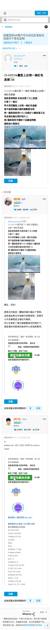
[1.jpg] (25, 137)
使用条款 (29, 625)
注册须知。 (39, 625)
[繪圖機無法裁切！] (19, 48)
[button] (44, 55)
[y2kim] (8, 422)
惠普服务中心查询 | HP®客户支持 (21, 524)
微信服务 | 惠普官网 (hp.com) (20, 517)
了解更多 (28, 43)
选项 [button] (46, 27)
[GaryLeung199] (8, 58)
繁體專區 (9, 27)
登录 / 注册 (41, 13)
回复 (11, 180)
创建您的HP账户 (11, 43)
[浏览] (4, 13)
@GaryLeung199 (14, 221)
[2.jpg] (17, 162)
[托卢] (8, 202)
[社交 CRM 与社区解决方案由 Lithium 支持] (29, 613)
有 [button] (30, 408)
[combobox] (25, 20)
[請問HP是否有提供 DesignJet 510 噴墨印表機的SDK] (17, 48)
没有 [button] (38, 408)
